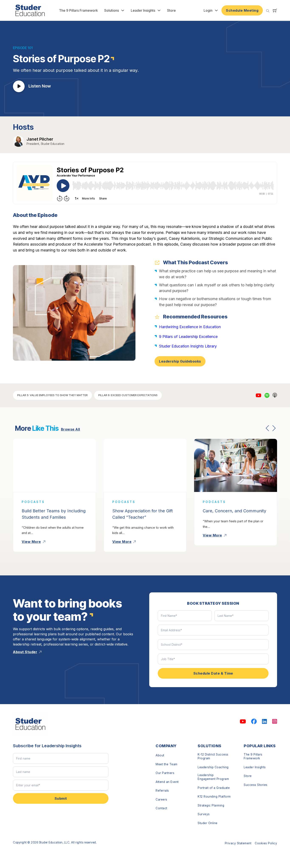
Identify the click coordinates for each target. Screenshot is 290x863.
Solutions (111, 10)
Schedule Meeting (242, 10)
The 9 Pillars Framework (78, 10)
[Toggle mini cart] (275, 10)
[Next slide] (274, 428)
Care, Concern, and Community (234, 510)
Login (208, 10)
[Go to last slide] (267, 428)
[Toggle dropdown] (122, 10)
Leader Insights (143, 10)
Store (171, 10)
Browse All (70, 429)
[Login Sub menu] (216, 10)
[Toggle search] (267, 11)
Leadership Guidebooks (180, 361)
